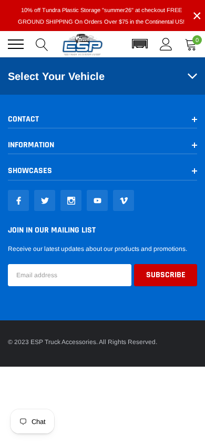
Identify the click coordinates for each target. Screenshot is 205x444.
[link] (18, 200)
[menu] (16, 44)
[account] (166, 44)
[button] (140, 44)
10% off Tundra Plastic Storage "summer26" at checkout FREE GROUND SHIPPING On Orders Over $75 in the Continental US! (101, 16)
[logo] (83, 44)
